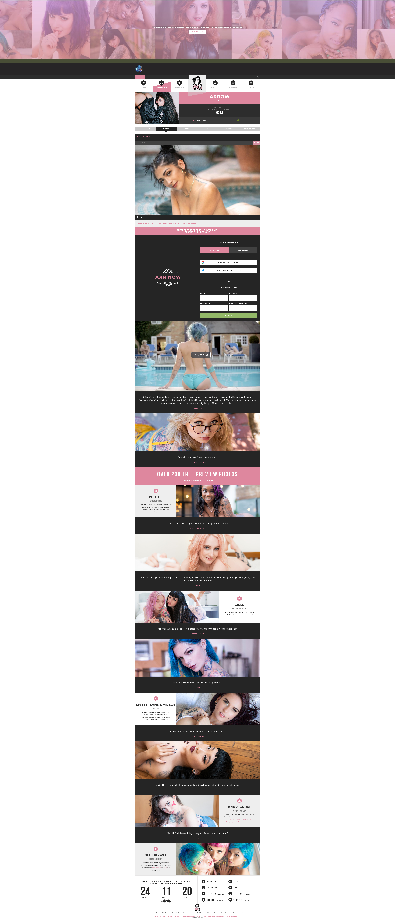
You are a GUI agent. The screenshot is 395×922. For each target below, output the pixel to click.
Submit (228, 316)
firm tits (183, 223)
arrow (220, 96)
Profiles (162, 87)
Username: (234, 293)
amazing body (173, 223)
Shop (251, 87)
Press (233, 913)
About (224, 913)
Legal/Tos (156, 916)
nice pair (192, 223)
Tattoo (234, 819)
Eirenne (158, 868)
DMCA (160, 916)
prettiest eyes (161, 223)
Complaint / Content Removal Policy (216, 916)
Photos (215, 87)
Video (187, 129)
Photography (229, 822)
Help (215, 913)
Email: (203, 293)
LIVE (241, 913)
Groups (179, 87)
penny (152, 139)
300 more (239, 822)
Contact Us (227, 916)
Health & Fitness (246, 819)
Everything (145, 129)
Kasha (154, 868)
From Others (249, 129)
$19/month (243, 250)
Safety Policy (173, 916)
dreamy (151, 223)
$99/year (214, 250)
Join (143, 87)
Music (238, 819)
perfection (142, 223)
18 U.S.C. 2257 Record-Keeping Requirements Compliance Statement (191, 916)
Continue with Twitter (229, 270)
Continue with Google (229, 262)
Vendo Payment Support (236, 916)
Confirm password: (238, 303)
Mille (165, 868)
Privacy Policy (166, 916)
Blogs (207, 129)
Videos (233, 87)
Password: (205, 303)
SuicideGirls (197, 77)
